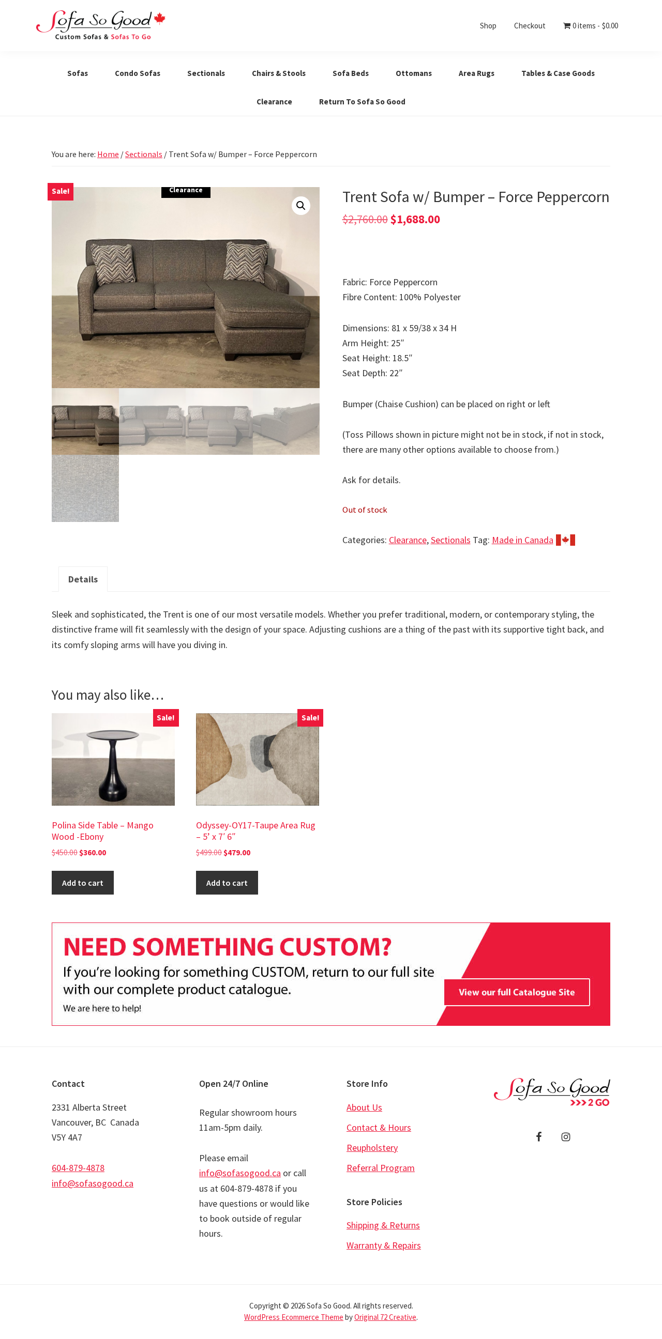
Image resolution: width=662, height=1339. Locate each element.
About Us (364, 1107)
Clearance (408, 540)
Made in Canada (522, 540)
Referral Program (381, 1168)
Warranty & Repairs (384, 1245)
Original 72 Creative (385, 1317)
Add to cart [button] (82, 883)
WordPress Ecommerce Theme (293, 1317)
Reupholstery (372, 1147)
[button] (301, 205)
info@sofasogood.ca (92, 1183)
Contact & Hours (379, 1127)
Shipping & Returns (383, 1225)
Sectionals (143, 154)
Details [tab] (83, 579)
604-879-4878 (78, 1168)
